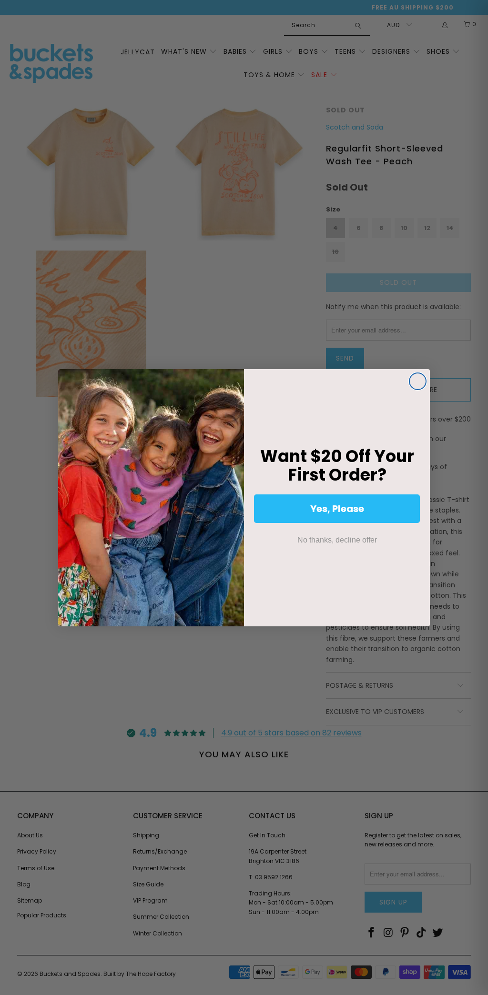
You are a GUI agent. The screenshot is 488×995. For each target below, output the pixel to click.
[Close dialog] (417, 381)
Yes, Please (337, 508)
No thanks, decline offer (337, 540)
